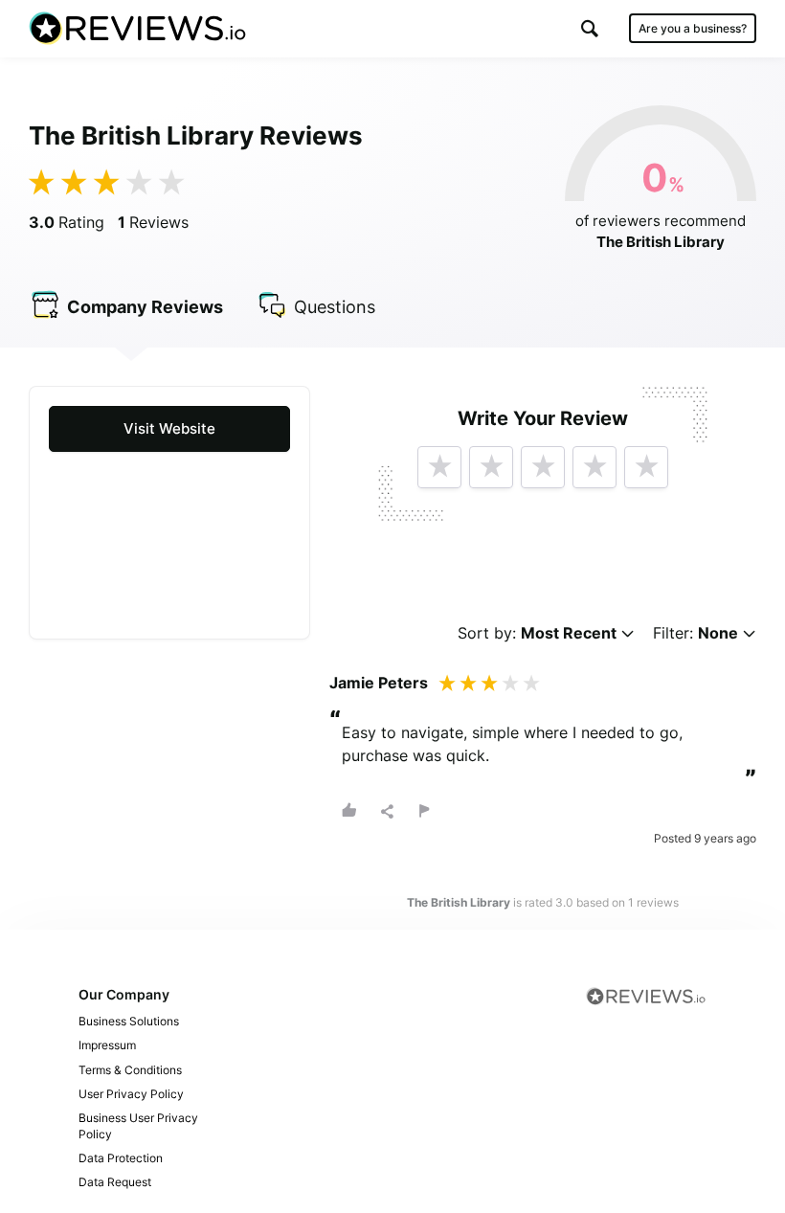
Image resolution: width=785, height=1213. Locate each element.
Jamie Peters (378, 682)
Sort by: (537, 633)
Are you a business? (693, 28)
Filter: (695, 633)
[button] (589, 28)
